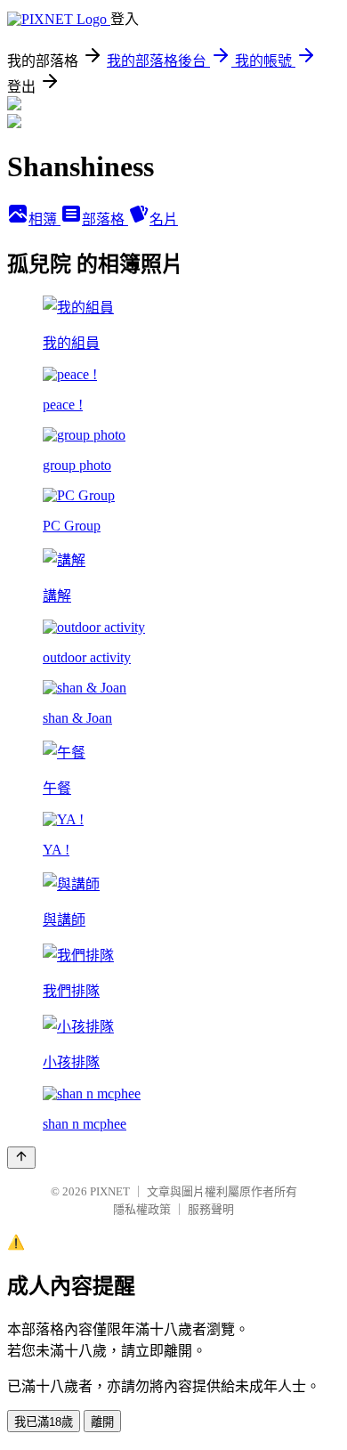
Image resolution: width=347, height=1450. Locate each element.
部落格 (105, 219)
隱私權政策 (142, 1209)
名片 (163, 219)
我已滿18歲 (43, 1422)
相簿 (44, 219)
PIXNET (110, 1191)
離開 (102, 1422)
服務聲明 (211, 1209)
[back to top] (21, 1157)
